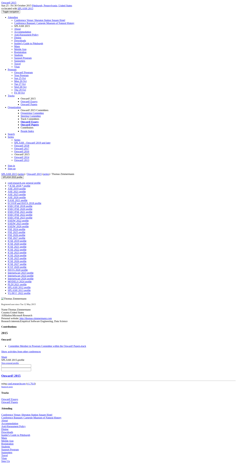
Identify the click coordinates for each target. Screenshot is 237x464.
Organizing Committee (32, 113)
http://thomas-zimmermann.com (35, 318)
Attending (13, 17)
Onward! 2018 (21, 145)
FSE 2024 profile (16, 229)
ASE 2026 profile (17, 197)
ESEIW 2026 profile (18, 226)
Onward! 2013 (21, 160)
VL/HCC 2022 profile (19, 293)
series (21, 174)
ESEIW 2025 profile (18, 223)
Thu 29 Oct (20, 90)
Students (18, 55)
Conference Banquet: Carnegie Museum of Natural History (44, 23)
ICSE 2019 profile (17, 241)
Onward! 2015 (34, 174)
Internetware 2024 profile (21, 275)
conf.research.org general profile (24, 183)
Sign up (12, 168)
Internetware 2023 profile (21, 272)
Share (4, 357)
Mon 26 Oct (20, 81)
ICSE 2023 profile (17, 252)
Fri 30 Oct (19, 92)
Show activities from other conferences (21, 351)
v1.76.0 (31, 383)
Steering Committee (31, 116)
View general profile (10, 363)
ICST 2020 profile (17, 267)
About (17, 29)
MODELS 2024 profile (20, 281)
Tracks (11, 95)
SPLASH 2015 (25, 8)
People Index (27, 131)
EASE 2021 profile (17, 200)
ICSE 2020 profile (17, 243)
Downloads (20, 40)
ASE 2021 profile (17, 191)
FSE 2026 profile (16, 235)
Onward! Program (23, 72)
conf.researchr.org (16, 383)
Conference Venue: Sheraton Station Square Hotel (39, 20)
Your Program (21, 75)
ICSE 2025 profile (17, 258)
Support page (7, 386)
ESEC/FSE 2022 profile (20, 214)
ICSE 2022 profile (17, 249)
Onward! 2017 (21, 148)
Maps (17, 46)
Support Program (23, 58)
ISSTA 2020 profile (18, 270)
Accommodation (22, 31)
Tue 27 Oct (20, 84)
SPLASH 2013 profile (19, 290)
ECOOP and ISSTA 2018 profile (24, 203)
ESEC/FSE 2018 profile (20, 206)
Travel (17, 63)
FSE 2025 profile (16, 232)
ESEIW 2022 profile (18, 220)
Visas (17, 66)
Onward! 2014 (21, 157)
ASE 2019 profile (17, 188)
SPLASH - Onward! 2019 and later (32, 142)
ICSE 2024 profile (17, 255)
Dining (17, 37)
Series (17, 139)
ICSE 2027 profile (17, 264)
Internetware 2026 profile (21, 278)
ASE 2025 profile (17, 194)
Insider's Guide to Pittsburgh (28, 43)
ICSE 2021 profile (17, 246)
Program (12, 69)
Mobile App (20, 49)
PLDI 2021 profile (17, 284)
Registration (20, 52)
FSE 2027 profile (16, 238)
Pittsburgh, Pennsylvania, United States (52, 5)
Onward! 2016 (21, 151)
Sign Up (5, 461)
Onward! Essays (29, 101)
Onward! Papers (29, 104)
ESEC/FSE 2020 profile (20, 209)
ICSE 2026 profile (17, 261)
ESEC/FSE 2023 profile (20, 217)
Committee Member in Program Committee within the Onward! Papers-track (47, 346)
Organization (14, 107)
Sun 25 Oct (20, 78)
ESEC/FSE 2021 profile (20, 212)
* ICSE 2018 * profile (19, 185)
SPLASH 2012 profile (19, 287)
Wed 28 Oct (20, 87)
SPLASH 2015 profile (12, 177)
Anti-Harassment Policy (26, 34)
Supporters (19, 60)
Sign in (11, 165)
